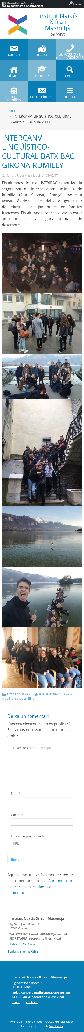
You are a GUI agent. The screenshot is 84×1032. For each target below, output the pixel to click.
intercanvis (69, 694)
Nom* (15, 793)
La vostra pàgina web (27, 836)
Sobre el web (34, 1022)
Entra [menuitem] (77, 4)
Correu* (17, 815)
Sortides (21, 698)
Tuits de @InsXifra (23, 951)
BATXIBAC (13, 694)
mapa (13, 943)
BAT (41, 694)
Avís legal (16, 1022)
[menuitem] (22, 4)
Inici (11, 111)
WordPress (56, 1026)
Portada (27, 694)
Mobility (7, 698)
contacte (29, 943)
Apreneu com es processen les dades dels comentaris (39, 886)
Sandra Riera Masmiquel (23, 175)
